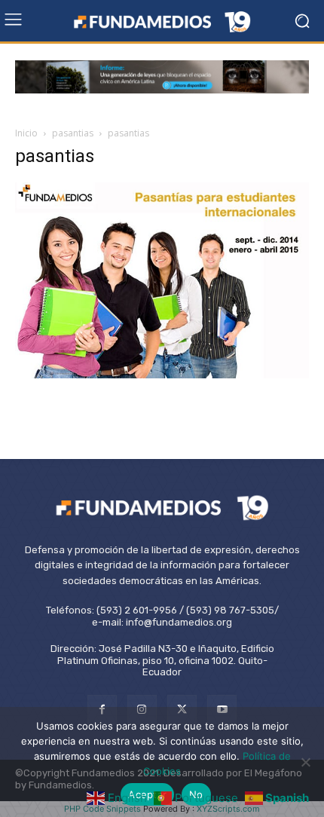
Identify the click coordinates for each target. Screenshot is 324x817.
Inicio (26, 133)
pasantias (72, 133)
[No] (305, 762)
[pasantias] (162, 374)
